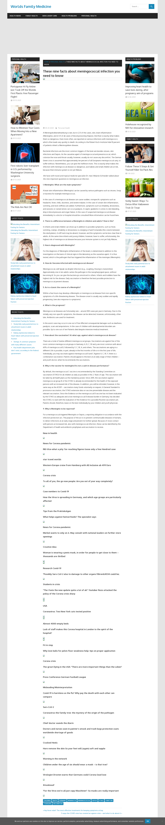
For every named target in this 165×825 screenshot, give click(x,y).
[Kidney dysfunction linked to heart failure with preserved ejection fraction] (25, 293)
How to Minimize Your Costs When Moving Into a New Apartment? (25, 131)
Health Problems (69, 16)
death (55, 800)
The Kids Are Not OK (21, 207)
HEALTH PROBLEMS (134, 59)
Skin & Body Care (49, 16)
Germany (62, 800)
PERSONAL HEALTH (19, 59)
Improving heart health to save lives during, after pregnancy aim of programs (139, 90)
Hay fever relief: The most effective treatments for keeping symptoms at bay (73, 810)
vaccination (58, 804)
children (47, 800)
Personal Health (88, 16)
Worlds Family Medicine (31, 6)
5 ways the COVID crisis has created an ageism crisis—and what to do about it (91, 813)
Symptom (109, 800)
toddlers (47, 804)
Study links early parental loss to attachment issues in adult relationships (23, 266)
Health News (15, 16)
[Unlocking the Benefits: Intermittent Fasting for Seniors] (25, 227)
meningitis (72, 800)
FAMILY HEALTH (132, 139)
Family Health (32, 16)
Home (46, 62)
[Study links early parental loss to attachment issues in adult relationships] (25, 260)
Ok (148, 821)
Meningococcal (84, 800)
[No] (162, 821)
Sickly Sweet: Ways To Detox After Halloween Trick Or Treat (137, 204)
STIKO (101, 800)
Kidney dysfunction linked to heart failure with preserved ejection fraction (23, 299)
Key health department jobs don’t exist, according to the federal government (25, 350)
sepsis (94, 800)
